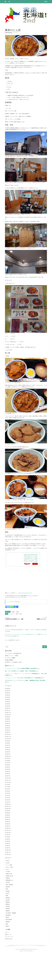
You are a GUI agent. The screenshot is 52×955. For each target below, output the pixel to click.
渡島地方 (8, 902)
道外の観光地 (9, 919)
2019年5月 (7, 839)
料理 (7, 889)
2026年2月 (7, 695)
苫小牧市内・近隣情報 (11, 913)
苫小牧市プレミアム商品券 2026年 (13, 662)
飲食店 (17, 611)
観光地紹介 (8, 915)
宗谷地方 (8, 882)
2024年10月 (8, 714)
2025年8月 (7, 699)
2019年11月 (8, 830)
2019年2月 (7, 845)
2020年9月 (7, 810)
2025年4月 (7, 703)
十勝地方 (13, 611)
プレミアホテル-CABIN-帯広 (13, 601)
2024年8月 (7, 719)
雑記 (7, 924)
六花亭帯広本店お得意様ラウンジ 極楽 (14, 619)
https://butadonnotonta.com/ (25, 593)
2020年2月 (7, 823)
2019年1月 (7, 847)
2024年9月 (7, 717)
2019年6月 (7, 837)
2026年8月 (7, 688)
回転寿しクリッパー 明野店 (11, 655)
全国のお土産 (9, 873)
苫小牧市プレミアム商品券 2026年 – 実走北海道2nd (24, 671)
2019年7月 (7, 834)
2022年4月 (7, 769)
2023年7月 (7, 745)
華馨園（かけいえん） (42, 619)
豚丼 (21, 614)
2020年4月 (7, 819)
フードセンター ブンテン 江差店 (12, 668)
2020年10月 (8, 808)
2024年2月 (7, 730)
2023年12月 (8, 734)
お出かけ (8, 860)
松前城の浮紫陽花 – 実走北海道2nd (29, 668)
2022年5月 (7, 767)
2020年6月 (7, 815)
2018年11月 (8, 852)
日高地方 (8, 891)
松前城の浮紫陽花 (9, 660)
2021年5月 (7, 793)
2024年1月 (7, 732)
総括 (9, 89)
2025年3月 (7, 706)
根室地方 (8, 897)
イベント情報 (9, 865)
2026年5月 (7, 693)
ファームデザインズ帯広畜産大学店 (13, 653)
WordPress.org (8, 938)
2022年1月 (7, 775)
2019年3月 (7, 843)
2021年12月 (8, 778)
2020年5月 (7, 817)
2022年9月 (7, 758)
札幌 (7, 895)
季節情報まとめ (9, 880)
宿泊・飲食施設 (9, 884)
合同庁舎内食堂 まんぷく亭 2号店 (13, 680)
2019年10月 (8, 832)
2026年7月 (7, 690)
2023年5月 (7, 749)
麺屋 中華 (7, 671)
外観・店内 (10, 83)
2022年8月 (7, 760)
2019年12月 (8, 828)
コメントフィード (9, 936)
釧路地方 (8, 921)
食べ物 (9, 87)
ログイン (7, 932)
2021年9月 (7, 784)
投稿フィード (8, 934)
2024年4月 (7, 725)
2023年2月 (7, 751)
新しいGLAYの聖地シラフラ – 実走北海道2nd (31, 677)
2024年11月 (8, 712)
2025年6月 (7, 701)
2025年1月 (7, 710)
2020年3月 (7, 821)
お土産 (7, 862)
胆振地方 (8, 910)
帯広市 (17, 614)
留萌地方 (8, 904)
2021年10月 (8, 782)
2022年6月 (7, 765)
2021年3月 (7, 797)
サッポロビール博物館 (10, 657)
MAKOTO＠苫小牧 (8, 32)
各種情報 (10, 81)
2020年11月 (8, 806)
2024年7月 (7, 721)
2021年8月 (7, 786)
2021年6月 (7, 791)
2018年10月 (8, 854)
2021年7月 (7, 789)
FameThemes (30, 950)
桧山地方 (8, 900)
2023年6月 (7, 747)
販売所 (7, 917)
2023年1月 (7, 754)
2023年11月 (8, 736)
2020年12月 (8, 804)
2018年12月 (8, 850)
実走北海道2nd (27, 67)
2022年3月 (7, 771)
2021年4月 (7, 795)
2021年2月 (7, 799)
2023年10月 (8, 738)
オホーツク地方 (9, 867)
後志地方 (8, 886)
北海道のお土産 (9, 876)
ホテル (7, 869)
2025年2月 (7, 708)
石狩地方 (8, 906)
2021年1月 (7, 802)
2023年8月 (7, 743)
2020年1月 (7, 826)
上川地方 (8, 871)
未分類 (7, 893)
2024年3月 (7, 727)
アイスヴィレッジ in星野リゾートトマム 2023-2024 (17, 673)
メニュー (9, 1)
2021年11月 (8, 780)
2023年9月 (7, 741)
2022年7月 (7, 762)
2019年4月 (7, 841)
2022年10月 (8, 756)
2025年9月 (7, 697)
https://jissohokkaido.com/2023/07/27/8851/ (16, 597)
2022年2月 (7, 773)
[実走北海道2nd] (26, 15)
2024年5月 (7, 723)
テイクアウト (11, 614)
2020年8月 (7, 813)
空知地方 (8, 908)
